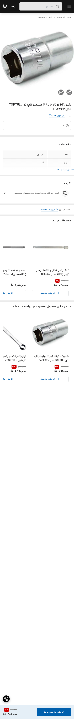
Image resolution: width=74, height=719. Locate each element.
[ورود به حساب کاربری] (14, 6)
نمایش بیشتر (67, 169)
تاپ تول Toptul (57, 115)
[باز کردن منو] (68, 6)
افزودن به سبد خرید (54, 712)
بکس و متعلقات (45, 17)
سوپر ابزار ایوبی (64, 17)
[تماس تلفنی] (6, 698)
